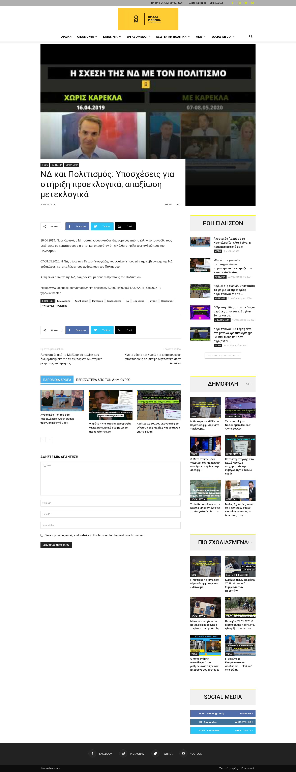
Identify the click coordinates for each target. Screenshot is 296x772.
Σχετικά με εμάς (197, 2)
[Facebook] (233, 3)
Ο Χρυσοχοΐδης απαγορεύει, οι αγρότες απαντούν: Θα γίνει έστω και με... (234, 311)
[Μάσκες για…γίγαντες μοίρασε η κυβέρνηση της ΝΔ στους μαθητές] (205, 607)
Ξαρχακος (138, 300)
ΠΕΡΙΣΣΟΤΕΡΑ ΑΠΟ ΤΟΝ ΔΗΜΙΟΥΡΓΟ (103, 380)
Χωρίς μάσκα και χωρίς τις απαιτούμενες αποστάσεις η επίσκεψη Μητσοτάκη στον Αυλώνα (153, 359)
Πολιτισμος (167, 300)
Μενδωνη (97, 300)
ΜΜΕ (199, 36)
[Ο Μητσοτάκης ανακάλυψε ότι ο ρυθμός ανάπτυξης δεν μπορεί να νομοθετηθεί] (205, 645)
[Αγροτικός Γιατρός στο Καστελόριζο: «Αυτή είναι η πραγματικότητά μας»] (62, 400)
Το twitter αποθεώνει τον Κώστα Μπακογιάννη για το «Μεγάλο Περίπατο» (205, 508)
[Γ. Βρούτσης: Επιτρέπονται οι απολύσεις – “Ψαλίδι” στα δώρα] (240, 645)
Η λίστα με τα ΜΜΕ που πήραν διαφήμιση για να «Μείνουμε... (204, 425)
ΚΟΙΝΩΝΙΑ (110, 36)
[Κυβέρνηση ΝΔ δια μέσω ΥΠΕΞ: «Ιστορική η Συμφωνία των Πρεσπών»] (240, 566)
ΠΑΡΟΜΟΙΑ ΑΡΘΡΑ (57, 380)
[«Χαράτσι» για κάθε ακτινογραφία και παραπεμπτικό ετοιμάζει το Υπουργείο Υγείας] (110, 405)
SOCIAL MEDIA (221, 36)
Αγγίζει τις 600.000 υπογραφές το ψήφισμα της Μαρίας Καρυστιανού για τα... (234, 289)
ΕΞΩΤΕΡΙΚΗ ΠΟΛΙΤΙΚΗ (171, 36)
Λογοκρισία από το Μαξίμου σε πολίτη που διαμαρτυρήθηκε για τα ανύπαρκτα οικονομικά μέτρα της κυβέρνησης (71, 359)
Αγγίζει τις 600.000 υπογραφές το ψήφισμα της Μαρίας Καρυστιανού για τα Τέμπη (158, 427)
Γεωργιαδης (63, 300)
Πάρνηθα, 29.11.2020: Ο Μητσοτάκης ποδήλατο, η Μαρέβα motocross (240, 625)
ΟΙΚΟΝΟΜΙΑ (85, 36)
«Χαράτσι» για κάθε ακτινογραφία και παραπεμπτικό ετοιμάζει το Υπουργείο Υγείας (110, 427)
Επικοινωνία (216, 2)
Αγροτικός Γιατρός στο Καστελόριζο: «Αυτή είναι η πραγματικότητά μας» (57, 418)
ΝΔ (127, 300)
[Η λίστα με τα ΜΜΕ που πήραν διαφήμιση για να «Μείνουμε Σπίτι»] (205, 407)
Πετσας (153, 300)
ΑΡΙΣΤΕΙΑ (231, 499)
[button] (251, 37)
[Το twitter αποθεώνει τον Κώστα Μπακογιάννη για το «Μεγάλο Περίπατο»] (205, 490)
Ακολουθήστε (244, 721)
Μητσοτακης (114, 300)
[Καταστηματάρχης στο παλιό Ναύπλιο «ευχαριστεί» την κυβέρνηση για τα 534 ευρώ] (240, 445)
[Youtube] (252, 3)
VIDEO (45, 164)
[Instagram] (239, 3)
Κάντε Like (246, 713)
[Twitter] (246, 3)
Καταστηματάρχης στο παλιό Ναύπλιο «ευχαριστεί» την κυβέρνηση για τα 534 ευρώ (239, 466)
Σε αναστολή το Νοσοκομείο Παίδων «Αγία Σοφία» (237, 425)
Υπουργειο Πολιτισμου (54, 305)
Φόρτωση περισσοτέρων (221, 355)
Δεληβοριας (81, 300)
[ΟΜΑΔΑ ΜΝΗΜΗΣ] (148, 19)
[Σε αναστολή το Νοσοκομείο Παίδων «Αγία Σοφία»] (240, 407)
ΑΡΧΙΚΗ (66, 36)
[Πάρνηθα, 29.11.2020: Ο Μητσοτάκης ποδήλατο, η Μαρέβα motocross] (240, 607)
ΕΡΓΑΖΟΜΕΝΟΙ (137, 36)
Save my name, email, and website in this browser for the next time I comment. (95, 535)
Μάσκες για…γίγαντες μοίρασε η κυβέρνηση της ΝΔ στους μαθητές (204, 625)
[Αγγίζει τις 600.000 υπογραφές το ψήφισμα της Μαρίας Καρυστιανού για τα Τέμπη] (159, 405)
